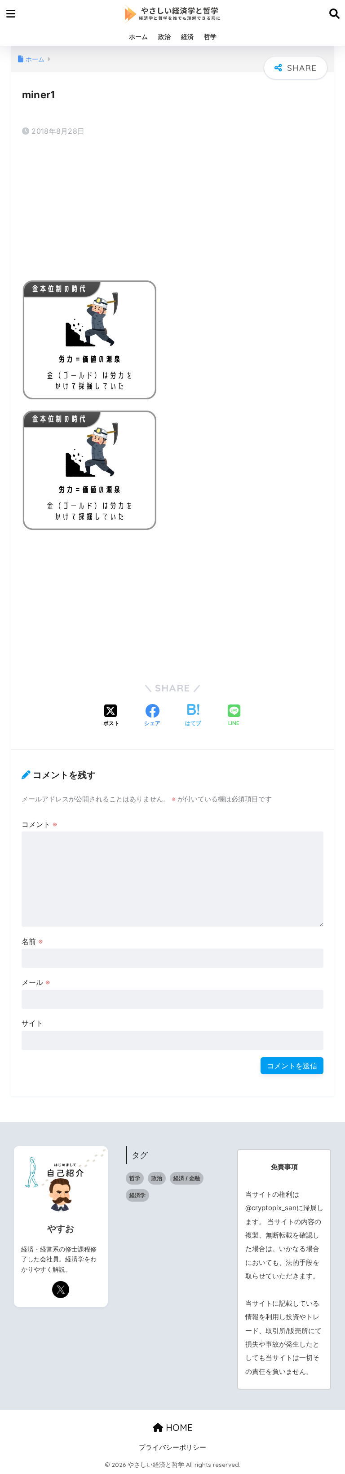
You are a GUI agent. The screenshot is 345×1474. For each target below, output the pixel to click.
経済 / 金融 (186, 1178)
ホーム (138, 36)
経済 (187, 36)
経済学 (137, 1195)
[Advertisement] (172, 210)
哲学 (210, 36)
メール (36, 982)
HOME (178, 1427)
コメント (39, 824)
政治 (164, 36)
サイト (32, 1023)
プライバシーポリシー (172, 1447)
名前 (32, 941)
